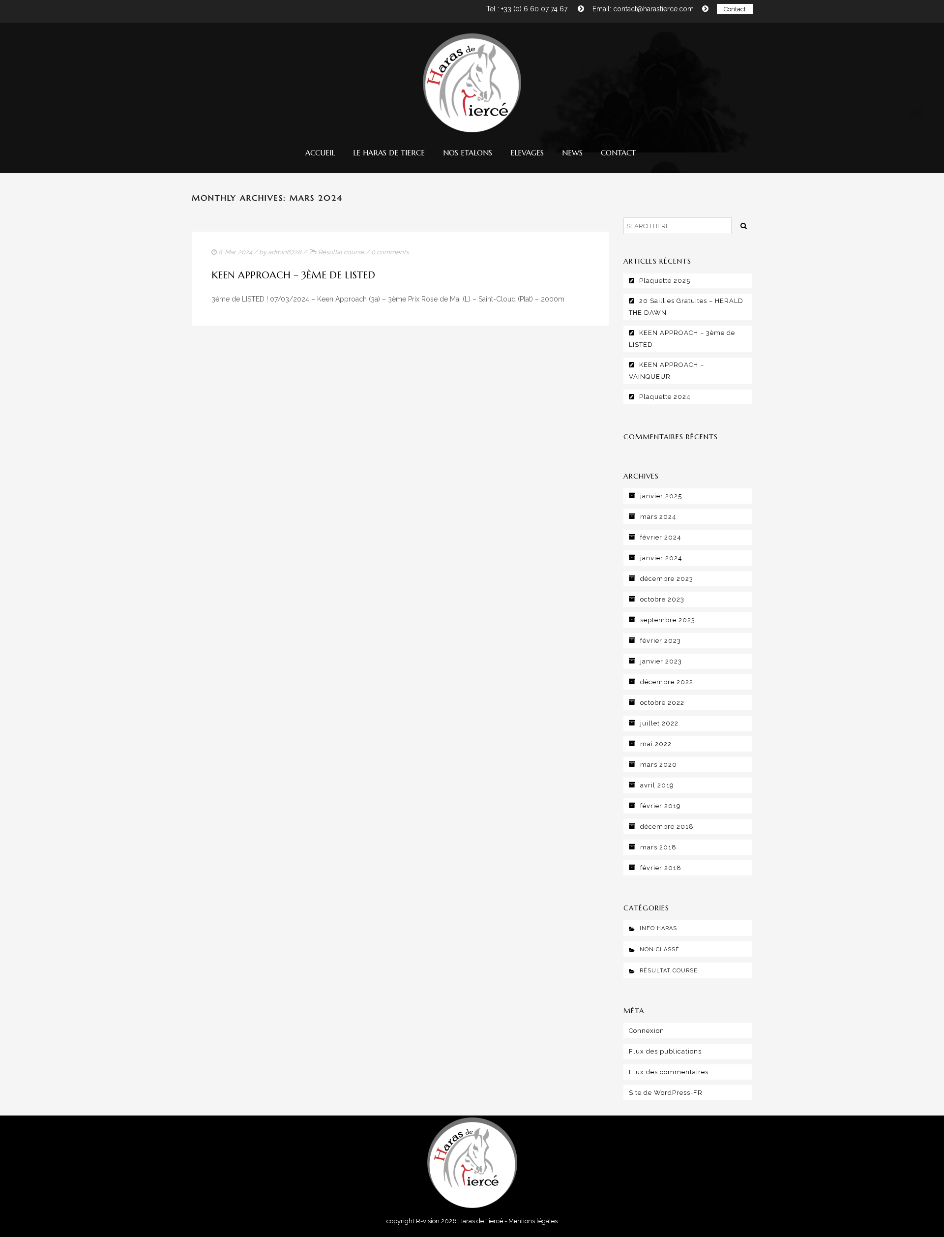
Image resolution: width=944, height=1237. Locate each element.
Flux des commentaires (668, 1072)
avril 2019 (657, 785)
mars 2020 (658, 764)
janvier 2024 (661, 558)
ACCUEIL (320, 152)
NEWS (572, 152)
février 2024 (660, 537)
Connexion (646, 1030)
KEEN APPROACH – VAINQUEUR (666, 370)
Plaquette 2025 (664, 280)
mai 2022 (656, 744)
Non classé (659, 949)
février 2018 (660, 868)
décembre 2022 (666, 682)
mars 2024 (658, 516)
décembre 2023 (666, 578)
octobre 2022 (662, 702)
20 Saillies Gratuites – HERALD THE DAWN (686, 306)
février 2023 (660, 640)
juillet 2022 (659, 723)
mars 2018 (658, 847)
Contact (735, 9)
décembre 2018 (667, 826)
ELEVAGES (527, 152)
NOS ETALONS (467, 152)
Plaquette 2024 (665, 396)
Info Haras (658, 928)
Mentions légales (533, 1221)
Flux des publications (665, 1051)
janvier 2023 (661, 661)
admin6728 (284, 252)
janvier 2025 (661, 496)
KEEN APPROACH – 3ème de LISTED (293, 275)
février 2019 (660, 806)
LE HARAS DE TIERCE (389, 152)
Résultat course (341, 252)
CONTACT (618, 152)
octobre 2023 (662, 599)
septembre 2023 (667, 620)
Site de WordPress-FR (666, 1092)
